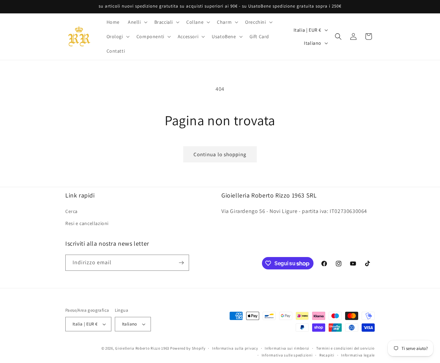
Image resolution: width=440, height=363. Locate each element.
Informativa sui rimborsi (287, 348)
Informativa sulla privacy (235, 348)
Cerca (71, 211)
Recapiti (326, 355)
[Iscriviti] (181, 263)
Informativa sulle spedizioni (287, 355)
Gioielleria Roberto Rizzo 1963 (142, 348)
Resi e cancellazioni (87, 223)
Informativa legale (358, 355)
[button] (137, 22)
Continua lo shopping (220, 154)
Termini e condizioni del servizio (345, 348)
